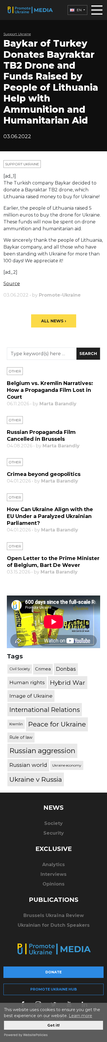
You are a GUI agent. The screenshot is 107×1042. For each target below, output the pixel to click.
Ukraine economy (66, 765)
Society (53, 823)
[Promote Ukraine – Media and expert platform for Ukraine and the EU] (30, 10)
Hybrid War (67, 682)
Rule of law (21, 737)
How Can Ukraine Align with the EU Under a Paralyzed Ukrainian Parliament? (50, 516)
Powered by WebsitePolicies (26, 1035)
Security (53, 833)
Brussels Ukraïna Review (53, 915)
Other (15, 371)
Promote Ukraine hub (53, 989)
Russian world (28, 765)
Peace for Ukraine (57, 724)
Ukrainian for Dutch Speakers (54, 925)
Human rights (27, 682)
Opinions (53, 884)
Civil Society (19, 669)
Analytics (53, 864)
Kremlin (16, 724)
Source (11, 283)
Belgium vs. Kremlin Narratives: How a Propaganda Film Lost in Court (50, 390)
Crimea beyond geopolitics (43, 474)
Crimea (43, 669)
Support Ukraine (17, 34)
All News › (53, 320)
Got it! (53, 1025)
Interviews (53, 874)
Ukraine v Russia (35, 779)
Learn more (80, 1015)
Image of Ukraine (31, 696)
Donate (53, 972)
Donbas (66, 669)
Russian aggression (42, 751)
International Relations (44, 709)
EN (79, 10)
